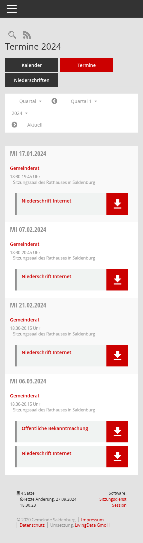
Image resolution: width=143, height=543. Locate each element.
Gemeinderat (25, 168)
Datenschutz (32, 525)
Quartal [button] (28, 101)
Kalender (32, 65)
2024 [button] (18, 113)
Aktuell (35, 125)
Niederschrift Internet (47, 201)
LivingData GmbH (92, 525)
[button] (117, 204)
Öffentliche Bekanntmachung (55, 428)
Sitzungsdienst (112, 502)
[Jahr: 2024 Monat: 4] (14, 125)
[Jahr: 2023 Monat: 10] (54, 101)
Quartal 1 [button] (82, 101)
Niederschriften (32, 80)
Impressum (92, 520)
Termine (86, 65)
